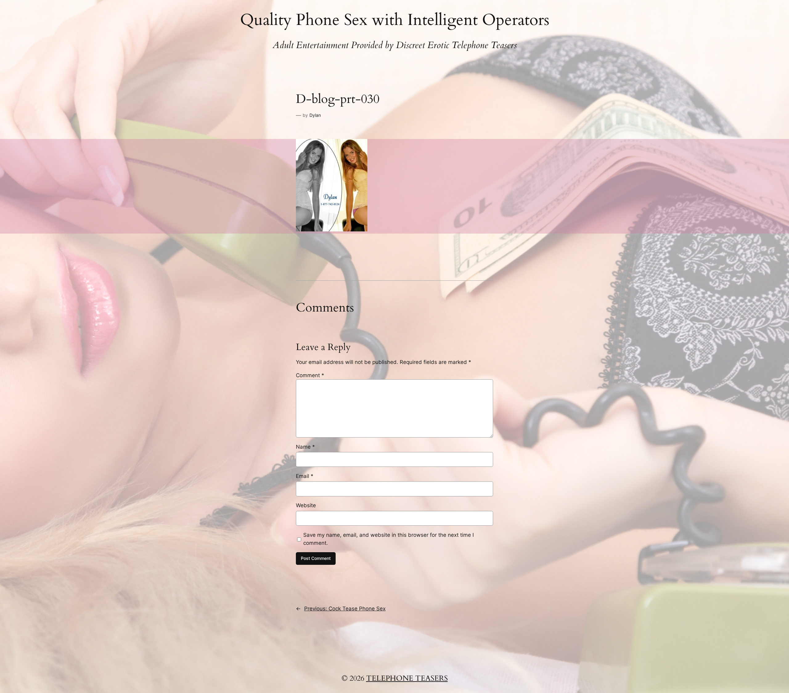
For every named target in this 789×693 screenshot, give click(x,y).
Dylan (315, 115)
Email (304, 476)
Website (306, 505)
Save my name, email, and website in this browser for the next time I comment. (388, 539)
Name (305, 447)
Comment (310, 375)
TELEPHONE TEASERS (407, 678)
